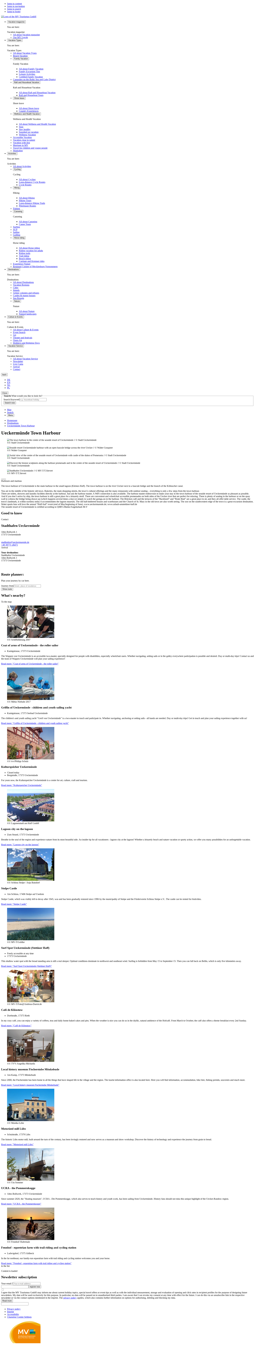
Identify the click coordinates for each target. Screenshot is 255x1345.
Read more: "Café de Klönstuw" (16, 1025)
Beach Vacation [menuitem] (20, 55)
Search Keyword (11, 399)
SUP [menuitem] (15, 229)
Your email (7, 1283)
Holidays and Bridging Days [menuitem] (26, 343)
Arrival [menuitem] (16, 366)
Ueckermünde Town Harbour (21, 425)
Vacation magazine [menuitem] (16, 22)
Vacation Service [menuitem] (15, 346)
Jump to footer (14, 11)
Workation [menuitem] (18, 150)
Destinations (13, 423)
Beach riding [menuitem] (25, 258)
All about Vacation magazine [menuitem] (26, 34)
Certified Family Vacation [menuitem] (31, 77)
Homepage (12, 420)
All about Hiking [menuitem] (27, 198)
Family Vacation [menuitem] (21, 59)
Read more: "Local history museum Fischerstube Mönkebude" (30, 1085)
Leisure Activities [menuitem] (27, 74)
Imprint (10, 1311)
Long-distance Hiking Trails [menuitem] (32, 203)
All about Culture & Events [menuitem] (26, 329)
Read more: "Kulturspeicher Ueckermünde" (21, 785)
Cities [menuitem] (15, 287)
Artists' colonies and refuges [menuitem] (26, 293)
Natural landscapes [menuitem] (27, 314)
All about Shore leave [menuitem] (29, 108)
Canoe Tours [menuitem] (25, 224)
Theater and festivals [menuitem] (22, 337)
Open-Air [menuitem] (17, 340)
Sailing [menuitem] (16, 232)
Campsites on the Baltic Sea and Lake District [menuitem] (34, 79)
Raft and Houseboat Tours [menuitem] (31, 95)
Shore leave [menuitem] (19, 98)
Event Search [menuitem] (19, 332)
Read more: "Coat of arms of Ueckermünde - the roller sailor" (30, 663)
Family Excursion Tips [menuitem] (29, 71)
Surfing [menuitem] (16, 227)
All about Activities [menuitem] (22, 166)
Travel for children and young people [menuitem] (30, 148)
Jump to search (14, 9)
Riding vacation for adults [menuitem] (31, 250)
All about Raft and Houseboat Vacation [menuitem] (37, 92)
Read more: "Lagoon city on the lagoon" (20, 844)
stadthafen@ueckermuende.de (15, 542)
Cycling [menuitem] (17, 169)
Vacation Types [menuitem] (14, 40)
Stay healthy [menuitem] (24, 129)
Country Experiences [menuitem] (29, 111)
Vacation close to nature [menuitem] (24, 140)
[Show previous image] (2, 479)
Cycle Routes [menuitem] (25, 185)
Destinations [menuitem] (13, 269)
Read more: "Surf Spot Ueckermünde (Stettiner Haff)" (26, 966)
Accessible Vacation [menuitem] (22, 137)
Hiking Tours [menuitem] (25, 200)
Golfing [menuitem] (16, 235)
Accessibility (13, 1314)
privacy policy (70, 1298)
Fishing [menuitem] (16, 208)
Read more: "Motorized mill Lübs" (17, 1144)
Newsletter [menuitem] (18, 361)
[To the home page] (18, 16)
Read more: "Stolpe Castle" (14, 904)
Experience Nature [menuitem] (21, 264)
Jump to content (14, 3)
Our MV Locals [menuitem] (20, 37)
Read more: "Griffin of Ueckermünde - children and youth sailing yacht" (35, 723)
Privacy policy (14, 1309)
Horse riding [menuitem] (19, 238)
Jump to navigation (16, 6)
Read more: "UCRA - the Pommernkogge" (21, 1204)
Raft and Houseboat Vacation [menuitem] (26, 82)
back (4, 375)
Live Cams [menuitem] (18, 364)
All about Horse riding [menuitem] (29, 248)
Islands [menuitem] (16, 290)
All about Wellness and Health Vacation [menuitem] (37, 124)
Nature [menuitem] (17, 301)
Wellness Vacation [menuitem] (27, 134)
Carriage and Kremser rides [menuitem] (31, 261)
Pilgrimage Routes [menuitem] (27, 206)
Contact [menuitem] (16, 369)
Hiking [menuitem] (16, 188)
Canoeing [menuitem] (18, 211)
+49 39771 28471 (9, 545)
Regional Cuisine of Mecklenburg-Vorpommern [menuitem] (35, 266)
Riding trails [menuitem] (24, 253)
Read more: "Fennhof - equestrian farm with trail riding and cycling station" (36, 1263)
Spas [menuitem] (21, 126)
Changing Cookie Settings (19, 1317)
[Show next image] (5, 479)
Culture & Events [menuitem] (15, 317)
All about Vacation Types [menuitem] (25, 53)
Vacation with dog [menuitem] (21, 142)
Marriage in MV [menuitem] (20, 145)
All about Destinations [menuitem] (23, 282)
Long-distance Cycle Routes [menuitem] (32, 182)
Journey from (7, 586)
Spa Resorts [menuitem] (18, 298)
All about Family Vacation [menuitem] (31, 69)
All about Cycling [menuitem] (27, 179)
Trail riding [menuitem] (24, 256)
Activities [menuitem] (12, 153)
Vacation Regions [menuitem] (21, 285)
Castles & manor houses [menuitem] (24, 295)
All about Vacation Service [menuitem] (25, 358)
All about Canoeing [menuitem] (28, 221)
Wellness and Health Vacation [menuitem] (27, 114)
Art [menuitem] (14, 335)
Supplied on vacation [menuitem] (29, 132)
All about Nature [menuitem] (27, 311)
